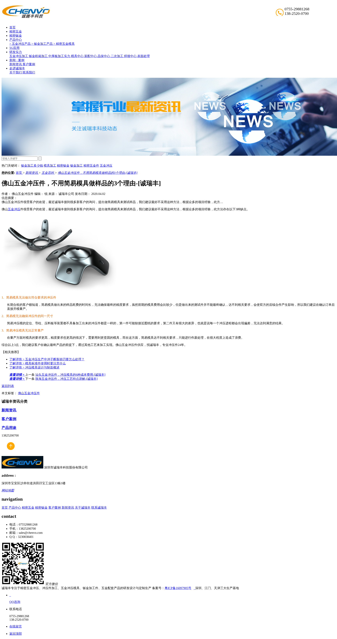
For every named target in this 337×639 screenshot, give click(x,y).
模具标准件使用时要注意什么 (37, 363)
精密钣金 (15, 35)
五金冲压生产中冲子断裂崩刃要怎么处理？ (46, 359)
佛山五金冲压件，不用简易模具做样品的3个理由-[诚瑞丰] (97, 172)
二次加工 (117, 56)
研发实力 (15, 52)
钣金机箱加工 (38, 56)
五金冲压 (106, 165)
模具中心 (77, 56)
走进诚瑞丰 (17, 68)
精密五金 (15, 31)
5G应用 (14, 47)
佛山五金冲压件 (29, 393)
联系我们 (29, 72)
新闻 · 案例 (16, 60)
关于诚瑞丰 (82, 507)
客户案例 (29, 64)
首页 (12, 27)
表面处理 (143, 56)
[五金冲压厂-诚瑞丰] (194, 588)
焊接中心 (130, 56)
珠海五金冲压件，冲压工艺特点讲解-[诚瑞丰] (66, 378)
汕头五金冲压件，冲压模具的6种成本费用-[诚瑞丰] (70, 374)
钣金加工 (76, 165)
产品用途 (9, 428)
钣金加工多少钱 (32, 165)
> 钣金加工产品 (42, 43)
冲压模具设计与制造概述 (34, 367)
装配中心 (91, 56)
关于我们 (16, 72)
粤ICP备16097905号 (178, 588)
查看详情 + (17, 374)
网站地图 (8, 490)
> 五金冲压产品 (20, 43)
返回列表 (8, 386)
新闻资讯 (16, 64)
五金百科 (48, 172)
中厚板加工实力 (59, 56)
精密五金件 (91, 165)
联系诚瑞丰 (99, 507)
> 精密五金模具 (64, 43)
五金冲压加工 (19, 56)
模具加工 (50, 165)
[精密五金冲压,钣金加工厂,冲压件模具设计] (26, 17)
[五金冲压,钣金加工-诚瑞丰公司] (11, 454)
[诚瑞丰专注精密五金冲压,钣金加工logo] (22, 467)
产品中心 (15, 39)
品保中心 (104, 56)
